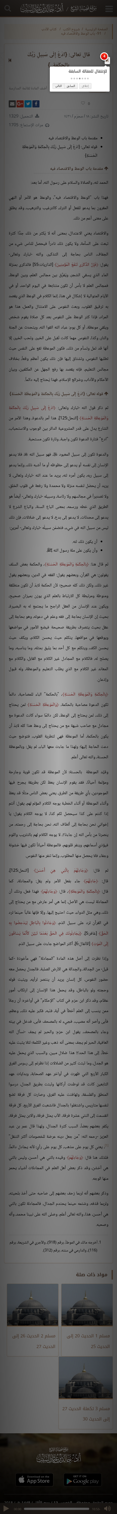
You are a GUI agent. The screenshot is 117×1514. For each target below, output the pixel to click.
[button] (88, 78)
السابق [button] (71, 86)
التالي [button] (58, 86)
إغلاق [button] (85, 86)
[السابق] (107, 60)
